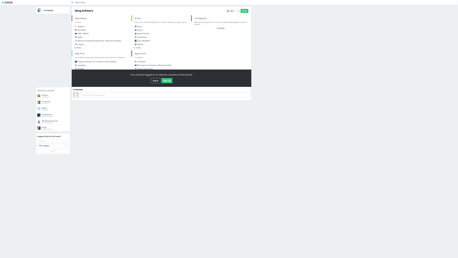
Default (45, 109)
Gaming (46, 96)
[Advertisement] (53, 51)
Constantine (46, 102)
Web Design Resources (50, 122)
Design (47, 128)
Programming (47, 115)
